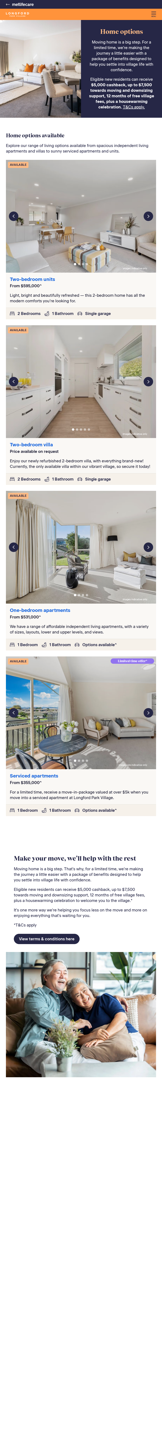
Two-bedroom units (32, 279)
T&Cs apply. (134, 107)
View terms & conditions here (46, 939)
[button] (153, 14)
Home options (121, 31)
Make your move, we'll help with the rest (75, 858)
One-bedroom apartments (40, 610)
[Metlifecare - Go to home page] (20, 4)
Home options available (35, 135)
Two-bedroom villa (31, 445)
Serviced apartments (34, 776)
